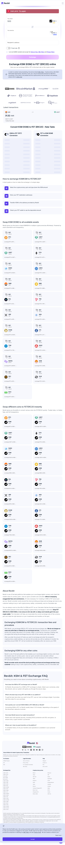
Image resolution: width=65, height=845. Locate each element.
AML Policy (41, 52)
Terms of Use (34, 52)
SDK (4, 764)
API (4, 762)
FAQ (43, 764)
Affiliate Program (6, 760)
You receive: (10, 30)
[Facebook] (34, 750)
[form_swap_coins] (32, 27)
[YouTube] (37, 750)
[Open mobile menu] (63, 3)
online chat (19, 77)
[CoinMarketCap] (42, 750)
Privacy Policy (50, 52)
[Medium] (28, 750)
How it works (45, 766)
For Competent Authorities (28, 764)
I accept (32, 839)
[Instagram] (39, 750)
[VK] (31, 750)
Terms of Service (26, 760)
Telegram (44, 760)
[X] (25, 750)
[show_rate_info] (19, 48)
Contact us (45, 762)
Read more (58, 835)
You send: (10, 18)
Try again (22, 11)
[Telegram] (22, 750)
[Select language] (37, 743)
